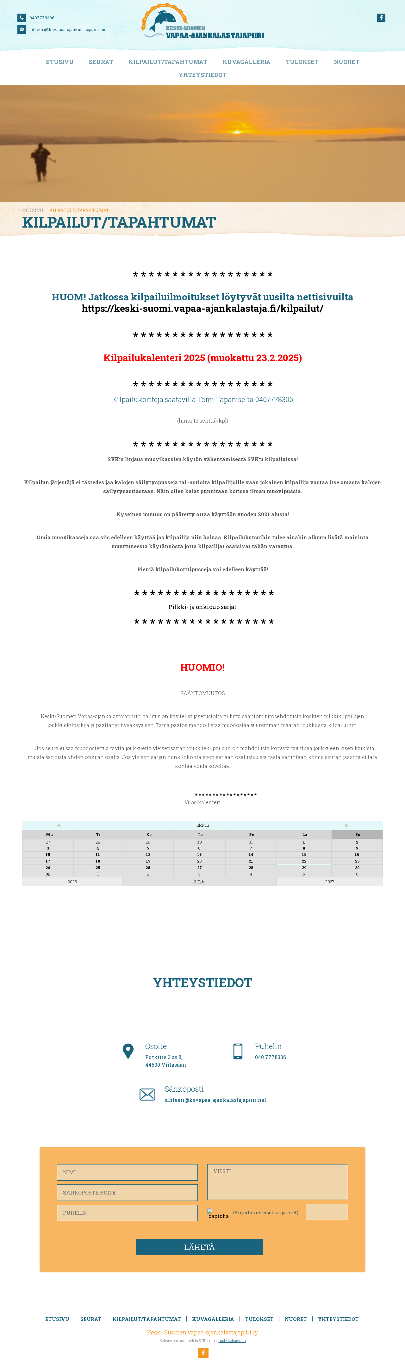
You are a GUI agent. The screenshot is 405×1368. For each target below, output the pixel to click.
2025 (72, 881)
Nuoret (346, 62)
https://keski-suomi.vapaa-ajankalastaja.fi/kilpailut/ (202, 308)
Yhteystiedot (202, 75)
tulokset (302, 62)
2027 (329, 881)
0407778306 (41, 18)
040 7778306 (270, 1057)
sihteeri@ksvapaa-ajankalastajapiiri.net (68, 29)
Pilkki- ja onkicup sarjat (202, 607)
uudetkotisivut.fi (232, 1340)
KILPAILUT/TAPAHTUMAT (167, 62)
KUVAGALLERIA (246, 62)
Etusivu (60, 62)
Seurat (101, 62)
